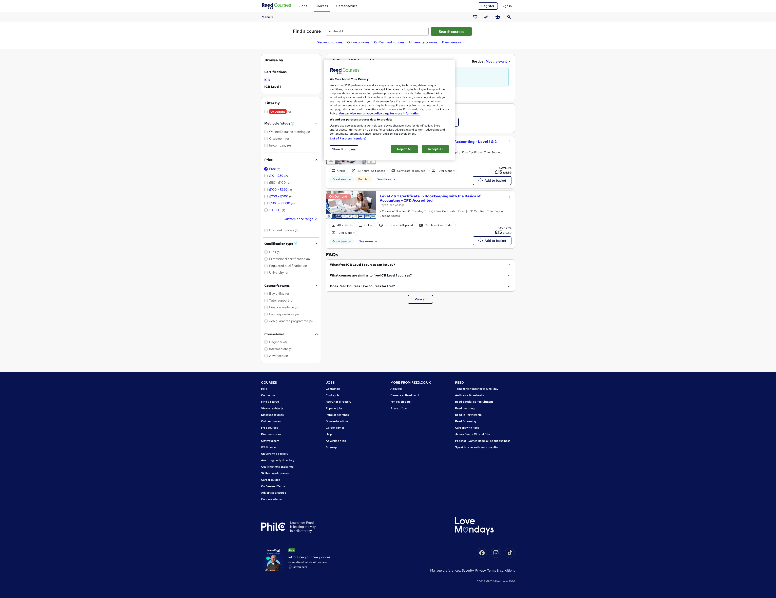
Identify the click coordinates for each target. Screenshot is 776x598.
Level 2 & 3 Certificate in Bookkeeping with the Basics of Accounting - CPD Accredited (430, 198)
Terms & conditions (501, 570)
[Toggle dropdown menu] (509, 142)
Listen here (300, 567)
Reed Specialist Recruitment (474, 401)
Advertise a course (273, 492)
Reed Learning (465, 408)
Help (264, 389)
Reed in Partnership (468, 415)
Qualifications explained (277, 466)
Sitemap (331, 447)
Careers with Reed (467, 427)
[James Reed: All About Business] (273, 559)
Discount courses (329, 42)
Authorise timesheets (469, 395)
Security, (468, 570)
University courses (423, 42)
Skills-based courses (275, 473)
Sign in (507, 6)
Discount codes (271, 434)
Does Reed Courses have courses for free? (362, 286)
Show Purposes (344, 149)
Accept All (435, 149)
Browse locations (337, 421)
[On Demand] (351, 207)
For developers (400, 401)
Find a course (307, 31)
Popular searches (337, 415)
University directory (274, 454)
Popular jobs (334, 408)
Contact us (268, 395)
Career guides (270, 480)
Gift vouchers (270, 441)
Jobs (303, 6)
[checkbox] (267, 80)
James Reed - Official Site (472, 434)
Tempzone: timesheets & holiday (476, 389)
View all (420, 299)
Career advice (346, 6)
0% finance (268, 447)
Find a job (332, 395)
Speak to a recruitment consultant (478, 447)
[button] (293, 124)
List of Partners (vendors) (348, 138)
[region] (389, 110)
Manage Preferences (445, 570)
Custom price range (298, 219)
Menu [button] (266, 17)
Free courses (451, 42)
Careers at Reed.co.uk (405, 395)
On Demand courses (389, 42)
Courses (321, 6)
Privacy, (481, 570)
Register (487, 6)
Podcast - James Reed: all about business (482, 441)
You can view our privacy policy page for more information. (379, 113)
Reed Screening (465, 421)
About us (396, 389)
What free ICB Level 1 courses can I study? (362, 265)
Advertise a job (336, 441)
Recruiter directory (338, 401)
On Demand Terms (273, 486)
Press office (398, 408)
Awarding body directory (277, 460)
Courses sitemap (272, 499)
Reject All (404, 149)
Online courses (358, 42)
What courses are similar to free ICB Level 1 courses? (371, 275)
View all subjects (272, 408)
